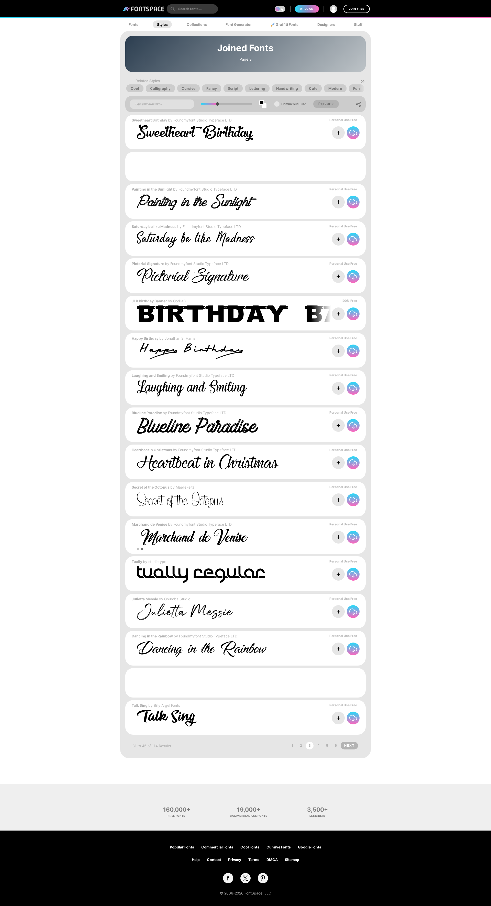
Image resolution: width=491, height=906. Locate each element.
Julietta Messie (145, 599)
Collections (197, 24)
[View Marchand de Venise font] (192, 537)
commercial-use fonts (248, 815)
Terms (253, 859)
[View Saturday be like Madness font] (196, 239)
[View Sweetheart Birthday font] (195, 133)
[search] (192, 9)
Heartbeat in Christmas (152, 450)
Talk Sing (140, 705)
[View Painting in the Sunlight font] (196, 202)
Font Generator (239, 24)
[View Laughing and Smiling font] (192, 388)
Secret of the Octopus (151, 487)
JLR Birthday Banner (149, 301)
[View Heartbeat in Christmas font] (207, 462)
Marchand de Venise (149, 524)
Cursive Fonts (278, 847)
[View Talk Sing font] (167, 718)
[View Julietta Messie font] (185, 611)
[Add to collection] (338, 132)
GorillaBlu (180, 301)
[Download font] (353, 132)
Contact (214, 859)
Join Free (356, 8)
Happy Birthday (145, 338)
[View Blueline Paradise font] (197, 425)
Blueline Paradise (147, 413)
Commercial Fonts (217, 847)
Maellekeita (185, 487)
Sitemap (292, 859)
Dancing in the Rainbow (152, 636)
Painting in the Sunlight (152, 189)
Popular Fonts (182, 847)
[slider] (217, 104)
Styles (162, 24)
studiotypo (157, 561)
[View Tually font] (201, 574)
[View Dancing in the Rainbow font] (201, 648)
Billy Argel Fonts (167, 705)
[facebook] (228, 878)
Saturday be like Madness (154, 226)
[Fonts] (144, 9)
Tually (137, 561)
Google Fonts (309, 847)
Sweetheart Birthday (149, 120)
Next (349, 745)
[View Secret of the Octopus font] (180, 500)
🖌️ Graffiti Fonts (284, 24)
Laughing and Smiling (151, 375)
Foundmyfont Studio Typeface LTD (202, 120)
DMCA (272, 859)
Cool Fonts (249, 847)
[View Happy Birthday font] (190, 351)
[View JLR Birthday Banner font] (265, 313)
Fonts (133, 24)
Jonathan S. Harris (180, 338)
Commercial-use (293, 104)
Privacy (234, 859)
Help (196, 859)
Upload (307, 8)
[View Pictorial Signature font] (193, 276)
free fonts (176, 815)
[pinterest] (263, 878)
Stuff (358, 24)
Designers (326, 24)
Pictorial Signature (148, 263)
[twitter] (245, 878)
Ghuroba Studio (177, 599)
